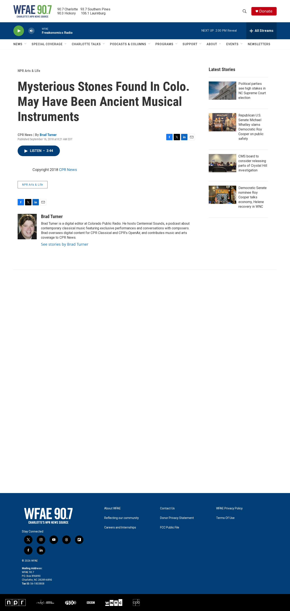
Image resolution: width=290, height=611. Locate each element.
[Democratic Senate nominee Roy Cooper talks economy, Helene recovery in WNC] (222, 195)
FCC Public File (169, 527)
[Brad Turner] (27, 226)
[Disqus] (145, 327)
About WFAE (112, 508)
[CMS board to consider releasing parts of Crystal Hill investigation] (222, 163)
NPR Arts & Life (29, 71)
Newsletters (259, 44)
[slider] (38, 30)
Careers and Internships (120, 527)
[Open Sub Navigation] (25, 44)
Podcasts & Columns (128, 44)
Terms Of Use (225, 518)
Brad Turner (48, 135)
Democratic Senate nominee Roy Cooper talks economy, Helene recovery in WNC (252, 197)
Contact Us (167, 508)
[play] (18, 30)
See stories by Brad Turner (64, 244)
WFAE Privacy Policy (229, 508)
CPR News (68, 169)
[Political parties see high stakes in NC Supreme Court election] (222, 90)
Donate (265, 11)
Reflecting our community (121, 518)
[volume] (31, 31)
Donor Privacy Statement (177, 518)
